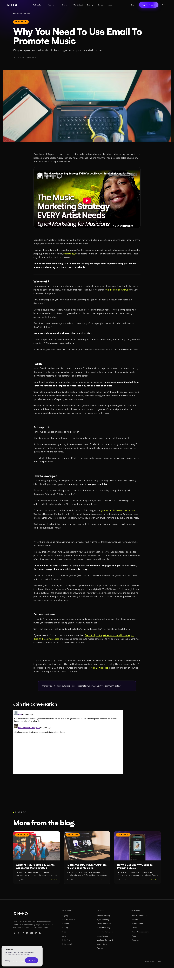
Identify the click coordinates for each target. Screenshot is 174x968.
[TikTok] (23, 933)
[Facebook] (40, 933)
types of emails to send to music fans (118, 510)
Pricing (90, 5)
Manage (8, 961)
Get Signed (78, 5)
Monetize (51, 5)
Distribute (36, 5)
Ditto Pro (66, 940)
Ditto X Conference (139, 915)
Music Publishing (103, 915)
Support (65, 924)
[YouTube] (31, 933)
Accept (31, 960)
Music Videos (102, 936)
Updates (135, 940)
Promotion (21, 22)
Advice (111, 5)
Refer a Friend (137, 924)
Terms (159, 962)
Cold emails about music (118, 289)
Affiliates (134, 928)
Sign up (65, 915)
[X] (18, 933)
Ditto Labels (67, 944)
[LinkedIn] (36, 933)
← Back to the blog (21, 13)
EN (162, 5)
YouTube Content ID (105, 940)
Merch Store (102, 944)
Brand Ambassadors (140, 932)
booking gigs (69, 253)
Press (133, 936)
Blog (64, 932)
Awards (100, 948)
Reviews (100, 5)
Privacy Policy (149, 962)
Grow (64, 5)
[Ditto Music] (12, 5)
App (64, 936)
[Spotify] (27, 933)
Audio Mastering (103, 928)
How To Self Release (98, 667)
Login (133, 5)
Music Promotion (104, 924)
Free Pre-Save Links (105, 932)
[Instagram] (14, 933)
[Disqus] (68, 742)
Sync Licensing (103, 919)
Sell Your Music (68, 919)
